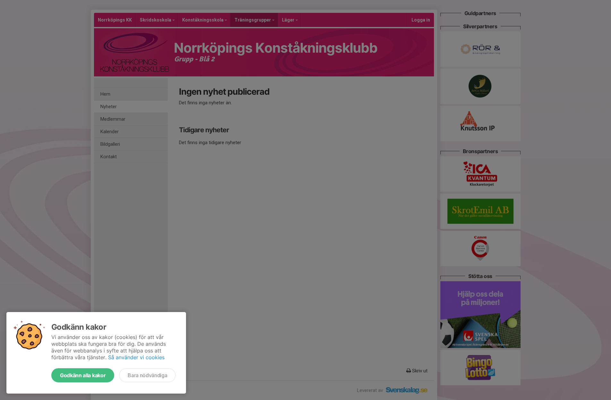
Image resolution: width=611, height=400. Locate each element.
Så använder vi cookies (136, 357)
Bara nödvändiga (147, 375)
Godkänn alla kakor (83, 375)
